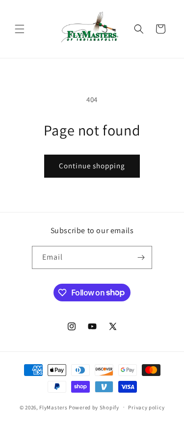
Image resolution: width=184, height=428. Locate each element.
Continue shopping (92, 165)
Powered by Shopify (94, 406)
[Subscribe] (141, 257)
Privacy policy (146, 407)
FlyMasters (53, 406)
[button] (19, 29)
